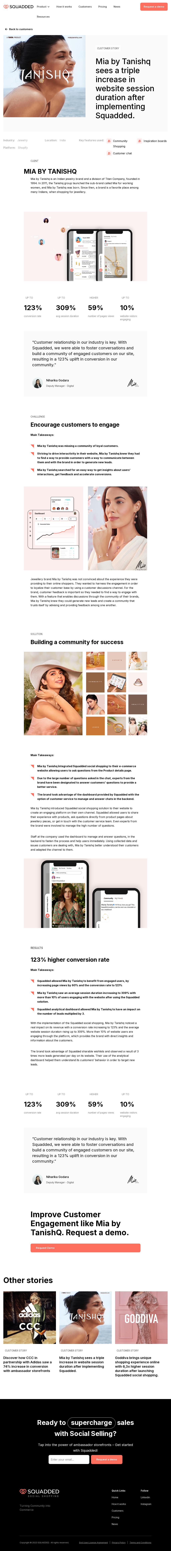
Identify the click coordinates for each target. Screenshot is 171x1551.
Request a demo (154, 6)
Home (115, 1497)
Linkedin (145, 1497)
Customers (85, 6)
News (117, 6)
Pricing (102, 6)
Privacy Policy (119, 1542)
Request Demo (45, 1247)
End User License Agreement (93, 1542)
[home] (18, 7)
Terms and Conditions (140, 1542)
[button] (43, 7)
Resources (43, 16)
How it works (64, 6)
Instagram (146, 1504)
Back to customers (21, 29)
